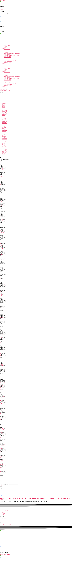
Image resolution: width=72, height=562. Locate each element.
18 (2, 220)
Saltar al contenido (3, 0)
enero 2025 (3, 120)
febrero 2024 (4, 128)
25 (2, 173)
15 (1, 337)
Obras (3, 43)
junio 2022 (3, 143)
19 (1, 397)
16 (1, 289)
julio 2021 (3, 153)
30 (2, 169)
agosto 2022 (4, 141)
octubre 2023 (4, 131)
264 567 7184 (2, 9)
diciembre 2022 (4, 138)
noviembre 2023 (4, 130)
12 (2, 219)
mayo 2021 (3, 155)
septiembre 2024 (4, 123)
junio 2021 (3, 154)
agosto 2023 (4, 132)
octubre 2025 (4, 112)
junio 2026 (3, 105)
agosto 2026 (4, 103)
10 (0, 353)
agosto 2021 (4, 152)
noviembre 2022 (4, 139)
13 (2, 428)
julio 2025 (3, 115)
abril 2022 (3, 145)
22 (0, 173)
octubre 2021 (4, 150)
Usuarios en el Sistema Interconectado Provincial (11, 55)
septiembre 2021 (4, 151)
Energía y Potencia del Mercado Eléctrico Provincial (12, 53)
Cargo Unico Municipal (7, 56)
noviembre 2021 (4, 149)
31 (3, 360)
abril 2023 (3, 135)
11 (1, 188)
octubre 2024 (4, 122)
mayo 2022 (3, 144)
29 (0, 291)
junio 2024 (3, 125)
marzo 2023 (4, 136)
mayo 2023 (3, 134)
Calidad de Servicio (7, 59)
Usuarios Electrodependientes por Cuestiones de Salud (12, 81)
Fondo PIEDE (6, 52)
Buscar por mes (2, 96)
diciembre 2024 (4, 121)
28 (3, 259)
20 (0, 184)
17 (0, 253)
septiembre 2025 (4, 113)
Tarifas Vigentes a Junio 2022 (8, 51)
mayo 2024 (3, 126)
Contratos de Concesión (7, 62)
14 (3, 252)
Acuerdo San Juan (7, 49)
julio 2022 (3, 142)
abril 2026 (3, 107)
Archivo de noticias (7, 45)
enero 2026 (3, 109)
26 (3, 205)
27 (1, 201)
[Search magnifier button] (1, 485)
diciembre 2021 (4, 148)
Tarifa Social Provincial (7, 57)
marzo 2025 (4, 118)
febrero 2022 (4, 147)
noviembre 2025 (4, 111)
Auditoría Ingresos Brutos (8, 61)
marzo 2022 (4, 146)
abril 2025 (3, 117)
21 (3, 429)
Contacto (3, 63)
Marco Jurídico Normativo (8, 73)
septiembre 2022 (4, 140)
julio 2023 (3, 133)
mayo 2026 (3, 106)
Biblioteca (3, 44)
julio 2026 (3, 104)
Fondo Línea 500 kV (7, 54)
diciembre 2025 (4, 110)
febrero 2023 (4, 137)
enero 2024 (3, 129)
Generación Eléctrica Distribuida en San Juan (11, 60)
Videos (5, 47)
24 (2, 248)
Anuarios (5, 46)
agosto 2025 (4, 114)
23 (2, 168)
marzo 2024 (4, 127)
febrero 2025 (4, 119)
